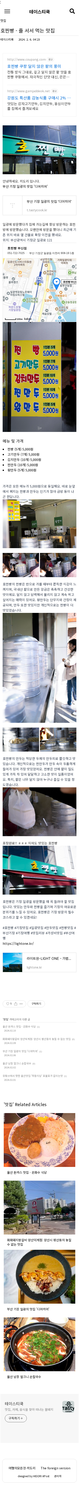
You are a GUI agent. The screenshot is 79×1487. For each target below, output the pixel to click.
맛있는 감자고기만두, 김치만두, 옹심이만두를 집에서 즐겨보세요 (39, 106)
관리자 (57, 1476)
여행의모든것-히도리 (22, 1468)
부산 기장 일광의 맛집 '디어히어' (25, 186)
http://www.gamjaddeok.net (28, 91)
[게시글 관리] (21, 1004)
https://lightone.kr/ (18, 943)
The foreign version (55, 1468)
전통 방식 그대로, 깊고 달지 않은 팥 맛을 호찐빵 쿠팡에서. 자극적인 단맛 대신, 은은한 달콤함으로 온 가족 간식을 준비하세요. (39, 74)
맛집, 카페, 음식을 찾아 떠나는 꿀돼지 (29, 1409)
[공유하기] (15, 1004)
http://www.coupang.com (26, 59)
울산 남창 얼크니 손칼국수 (17, 1063)
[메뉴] (7, 11)
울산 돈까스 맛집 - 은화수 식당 (19, 1026)
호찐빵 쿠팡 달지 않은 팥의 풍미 (34, 66)
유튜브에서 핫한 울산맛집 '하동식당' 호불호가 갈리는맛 (33, 1076)
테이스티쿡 (39, 11)
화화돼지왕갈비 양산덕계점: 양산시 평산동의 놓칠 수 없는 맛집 (37, 1039)
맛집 (5, 1019)
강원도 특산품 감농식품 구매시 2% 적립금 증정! (39, 97)
